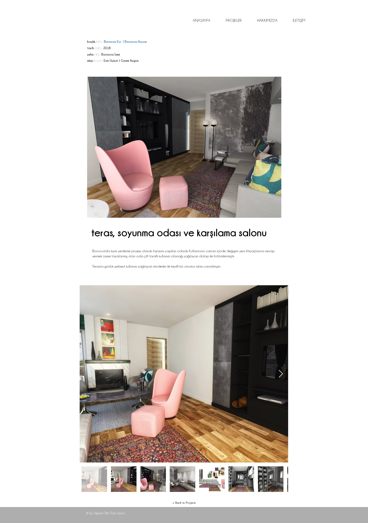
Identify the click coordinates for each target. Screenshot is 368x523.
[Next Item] (280, 374)
